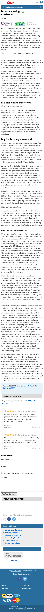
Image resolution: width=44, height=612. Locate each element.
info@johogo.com (24, 574)
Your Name (5, 459)
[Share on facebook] (9, 519)
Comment (5, 477)
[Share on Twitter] (14, 519)
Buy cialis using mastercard (23, 515)
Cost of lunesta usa (11, 540)
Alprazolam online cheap (13, 530)
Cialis (10, 515)
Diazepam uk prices (11, 533)
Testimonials (26, 588)
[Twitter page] (25, 579)
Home (5, 515)
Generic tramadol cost (12, 543)
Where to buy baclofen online (15, 538)
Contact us (25, 585)
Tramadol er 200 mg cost (13, 535)
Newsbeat (11, 560)
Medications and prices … (15, 7)
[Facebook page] (19, 579)
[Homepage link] (7, 2)
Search (37, 3)
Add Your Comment (9, 494)
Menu (41, 3)
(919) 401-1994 (16, 571)
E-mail (4, 466)
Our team (5, 588)
